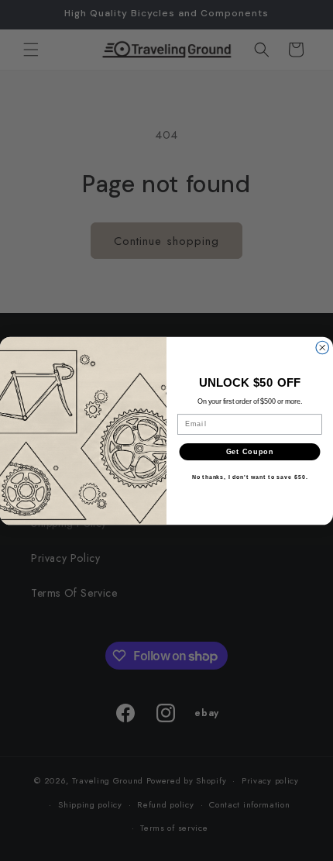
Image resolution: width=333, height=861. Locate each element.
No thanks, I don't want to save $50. (250, 477)
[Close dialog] (322, 347)
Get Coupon (250, 451)
